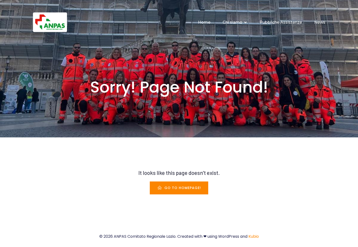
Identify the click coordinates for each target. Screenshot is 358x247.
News (319, 22)
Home (204, 22)
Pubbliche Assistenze (281, 22)
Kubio (253, 236)
